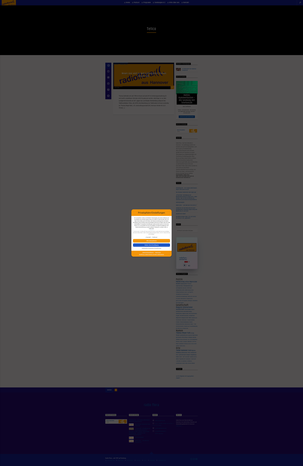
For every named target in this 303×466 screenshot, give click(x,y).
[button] (151, 241)
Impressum (158, 252)
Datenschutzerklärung (148, 252)
